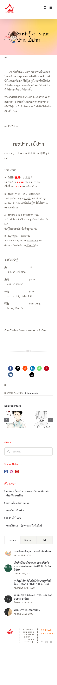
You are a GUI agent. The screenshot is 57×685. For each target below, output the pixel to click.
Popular (12, 539)
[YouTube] (17, 471)
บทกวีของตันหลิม (15, 510)
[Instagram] (11, 471)
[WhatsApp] (39, 368)
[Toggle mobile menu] (51, 7)
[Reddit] (25, 368)
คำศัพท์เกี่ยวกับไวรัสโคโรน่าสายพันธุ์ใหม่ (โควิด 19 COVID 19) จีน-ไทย (32, 582)
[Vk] (10, 375)
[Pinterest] (46, 368)
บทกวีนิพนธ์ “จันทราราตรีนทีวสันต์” (24, 525)
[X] (18, 368)
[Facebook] (10, 368)
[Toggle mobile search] (45, 7)
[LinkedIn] (32, 368)
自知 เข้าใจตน (13, 518)
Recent (28, 539)
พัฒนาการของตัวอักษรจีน (27, 610)
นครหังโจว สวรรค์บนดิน (18, 503)
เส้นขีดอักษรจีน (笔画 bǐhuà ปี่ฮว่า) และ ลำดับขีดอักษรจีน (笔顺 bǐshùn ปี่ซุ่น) (32, 566)
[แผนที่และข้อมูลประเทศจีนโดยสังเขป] (8, 553)
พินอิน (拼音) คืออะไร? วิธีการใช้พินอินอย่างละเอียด (33, 596)
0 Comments (31, 392)
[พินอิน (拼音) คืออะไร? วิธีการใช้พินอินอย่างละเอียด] (8, 597)
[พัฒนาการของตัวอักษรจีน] (8, 610)
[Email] (32, 375)
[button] (6, 420)
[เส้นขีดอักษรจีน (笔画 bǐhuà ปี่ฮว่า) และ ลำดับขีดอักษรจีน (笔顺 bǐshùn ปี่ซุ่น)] (8, 566)
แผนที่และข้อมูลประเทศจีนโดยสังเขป (33, 551)
